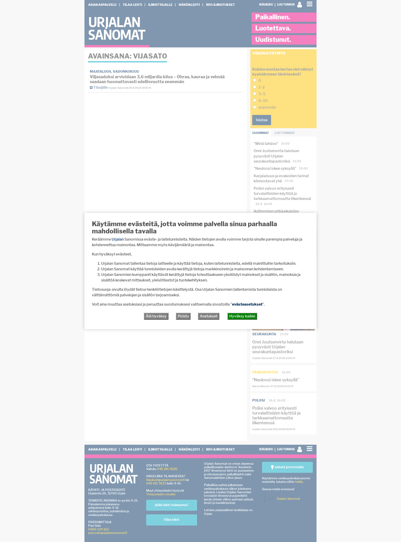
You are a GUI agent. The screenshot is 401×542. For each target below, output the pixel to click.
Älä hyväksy (156, 316)
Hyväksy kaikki (242, 316)
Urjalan (118, 239)
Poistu (183, 316)
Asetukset (208, 316)
